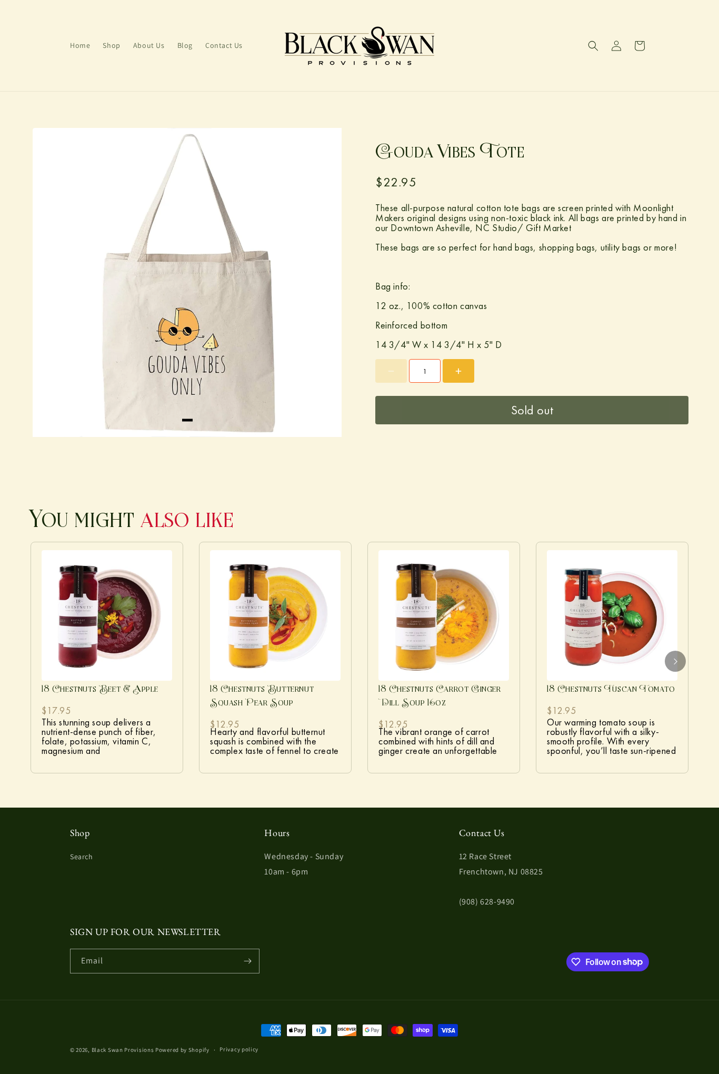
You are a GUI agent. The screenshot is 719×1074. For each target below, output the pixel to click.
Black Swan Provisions (123, 1049)
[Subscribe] (247, 961)
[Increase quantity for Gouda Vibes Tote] (458, 371)
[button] (593, 45)
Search (81, 856)
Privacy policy (238, 1049)
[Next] (675, 661)
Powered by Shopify (182, 1049)
